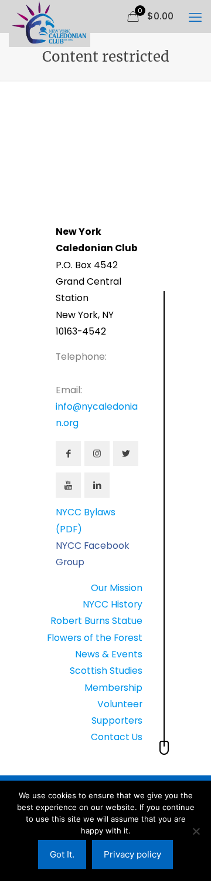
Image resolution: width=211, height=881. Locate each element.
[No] (196, 831)
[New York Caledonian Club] (49, 14)
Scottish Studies (106, 670)
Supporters (116, 720)
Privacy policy (132, 854)
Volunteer (119, 704)
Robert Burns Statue (96, 620)
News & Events (108, 654)
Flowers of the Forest (94, 637)
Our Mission (116, 588)
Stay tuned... (64, 168)
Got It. (62, 854)
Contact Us (116, 737)
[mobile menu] (195, 18)
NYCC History (112, 604)
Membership (113, 687)
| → (44, 200)
